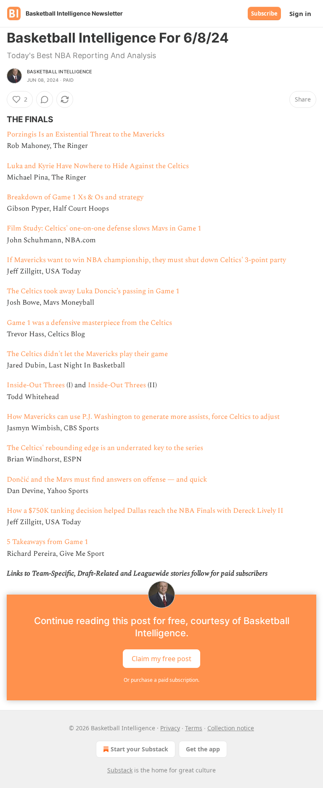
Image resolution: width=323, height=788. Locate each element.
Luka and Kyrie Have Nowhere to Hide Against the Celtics (98, 166)
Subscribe (264, 13)
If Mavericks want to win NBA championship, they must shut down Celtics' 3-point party (146, 260)
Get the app (203, 749)
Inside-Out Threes (36, 385)
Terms (193, 728)
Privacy (170, 728)
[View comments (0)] (44, 99)
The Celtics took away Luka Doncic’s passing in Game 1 (93, 291)
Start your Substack (139, 749)
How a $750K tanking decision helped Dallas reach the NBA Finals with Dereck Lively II (145, 510)
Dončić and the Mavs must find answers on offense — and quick (107, 479)
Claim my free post (161, 658)
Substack (119, 770)
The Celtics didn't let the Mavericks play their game (87, 353)
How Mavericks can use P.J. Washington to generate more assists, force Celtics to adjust (143, 416)
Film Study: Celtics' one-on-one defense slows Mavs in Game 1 (104, 228)
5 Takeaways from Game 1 (47, 541)
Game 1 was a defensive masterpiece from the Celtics (89, 322)
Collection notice (230, 728)
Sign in (300, 13)
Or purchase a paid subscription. (161, 679)
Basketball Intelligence (60, 72)
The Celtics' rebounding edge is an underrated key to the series (105, 447)
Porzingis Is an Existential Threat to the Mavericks (85, 134)
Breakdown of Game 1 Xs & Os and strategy (75, 197)
